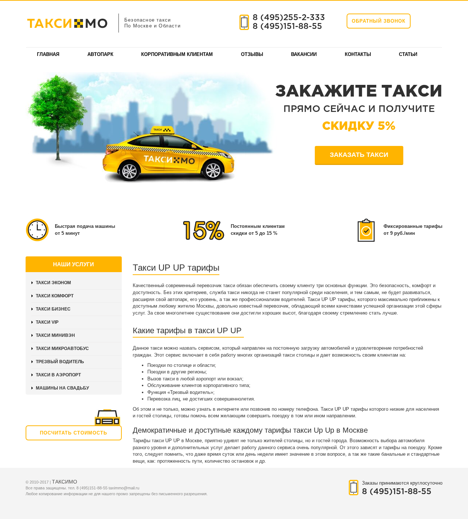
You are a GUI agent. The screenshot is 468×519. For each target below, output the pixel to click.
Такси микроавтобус (62, 348)
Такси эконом (53, 282)
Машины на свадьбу (62, 388)
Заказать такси (359, 154)
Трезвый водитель (60, 361)
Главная (48, 54)
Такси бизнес (53, 309)
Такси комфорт (54, 295)
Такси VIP (47, 322)
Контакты (358, 54)
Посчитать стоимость (73, 433)
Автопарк (100, 54)
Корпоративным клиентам (177, 54)
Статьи (408, 54)
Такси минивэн (55, 335)
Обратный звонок (378, 21)
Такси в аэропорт (58, 374)
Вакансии (304, 54)
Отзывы (252, 54)
